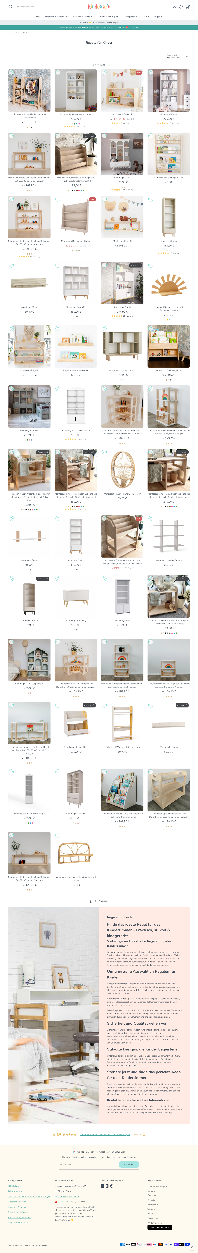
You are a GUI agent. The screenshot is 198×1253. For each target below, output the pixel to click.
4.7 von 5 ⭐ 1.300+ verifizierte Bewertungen (99, 22)
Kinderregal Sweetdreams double (75, 114)
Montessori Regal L (29, 370)
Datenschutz (153, 1218)
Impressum (152, 1204)
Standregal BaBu (122, 177)
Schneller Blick (29, 107)
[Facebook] (102, 1186)
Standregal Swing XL (76, 307)
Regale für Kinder (24, 33)
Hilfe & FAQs (14, 1186)
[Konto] (174, 6)
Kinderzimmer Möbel (55, 16)
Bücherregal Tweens (29, 430)
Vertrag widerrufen (160, 1227)
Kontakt (151, 1200)
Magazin (157, 16)
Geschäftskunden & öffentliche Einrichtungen (29, 1196)
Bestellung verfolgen (18, 1212)
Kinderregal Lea (122, 620)
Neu (38, 16)
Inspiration (131, 16)
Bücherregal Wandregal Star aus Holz (122, 747)
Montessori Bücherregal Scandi (168, 177)
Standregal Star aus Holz (76, 747)
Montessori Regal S (122, 241)
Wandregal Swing (29, 560)
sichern (122, 27)
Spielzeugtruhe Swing (75, 620)
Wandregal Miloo (29, 307)
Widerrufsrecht (154, 1222)
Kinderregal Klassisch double (76, 430)
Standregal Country (29, 620)
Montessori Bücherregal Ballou (76, 241)
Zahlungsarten (15, 1191)
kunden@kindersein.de (68, 1196)
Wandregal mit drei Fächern (169, 560)
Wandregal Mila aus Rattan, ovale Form (122, 493)
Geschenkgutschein (17, 1201)
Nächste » (103, 900)
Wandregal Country (168, 747)
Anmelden (129, 1164)
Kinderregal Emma (168, 114)
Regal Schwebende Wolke (75, 370)
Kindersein (27, 1246)
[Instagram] (107, 1186)
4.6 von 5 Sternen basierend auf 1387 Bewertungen (105, 1134)
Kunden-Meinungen (157, 1186)
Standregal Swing (75, 560)
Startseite (11, 33)
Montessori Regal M (122, 114)
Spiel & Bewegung (109, 16)
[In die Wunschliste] (11, 72)
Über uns (151, 1195)
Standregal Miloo (169, 241)
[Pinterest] (111, 1186)
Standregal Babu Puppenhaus (29, 683)
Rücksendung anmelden (19, 1217)
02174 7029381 (66, 1201)
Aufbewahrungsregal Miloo (122, 370)
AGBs (150, 1213)
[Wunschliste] (181, 7)
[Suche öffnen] (10, 6)
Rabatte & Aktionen (17, 1207)
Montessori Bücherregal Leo (168, 370)
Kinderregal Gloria (122, 307)
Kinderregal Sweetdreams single (29, 813)
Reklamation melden (18, 1222)
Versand (151, 1209)
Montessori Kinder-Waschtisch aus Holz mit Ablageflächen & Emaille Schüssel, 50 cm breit (29, 497)
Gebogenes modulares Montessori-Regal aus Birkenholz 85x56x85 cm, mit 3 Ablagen (29, 750)
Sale (146, 16)
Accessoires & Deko (83, 16)
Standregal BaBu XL (75, 813)
